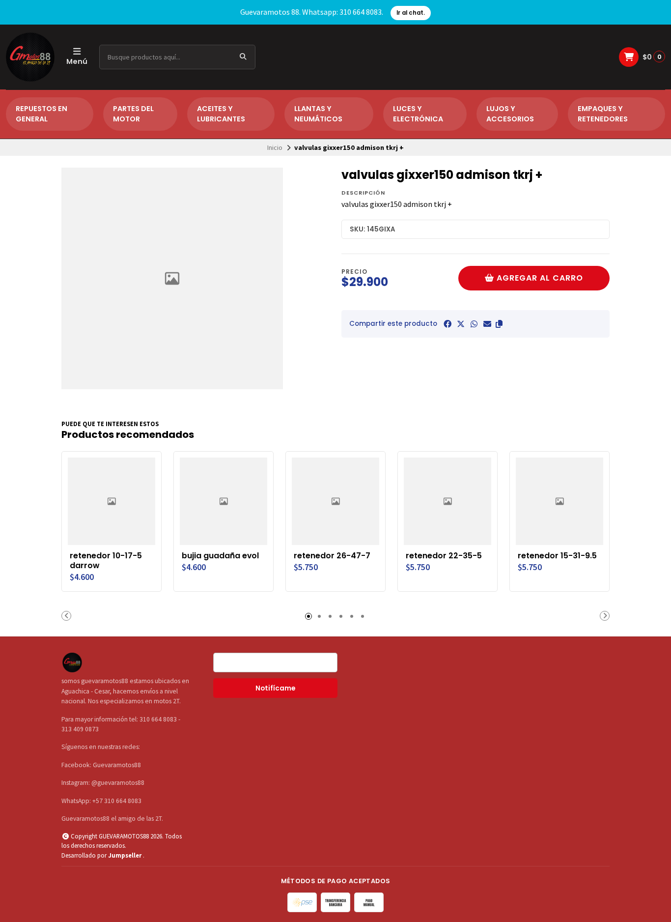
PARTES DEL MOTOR (133, 114)
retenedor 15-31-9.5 (557, 556)
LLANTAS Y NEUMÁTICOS (318, 114)
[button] (499, 324)
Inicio (274, 147)
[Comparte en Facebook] (447, 324)
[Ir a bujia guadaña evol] (223, 501)
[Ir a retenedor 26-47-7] (335, 501)
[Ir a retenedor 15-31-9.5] (559, 501)
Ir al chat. (410, 13)
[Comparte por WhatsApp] (474, 324)
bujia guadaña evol (220, 556)
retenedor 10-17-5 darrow (106, 561)
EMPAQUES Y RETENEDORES (603, 114)
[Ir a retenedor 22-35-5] (447, 501)
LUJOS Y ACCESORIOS (510, 114)
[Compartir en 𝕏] (461, 324)
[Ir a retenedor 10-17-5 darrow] (111, 501)
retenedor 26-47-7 (332, 556)
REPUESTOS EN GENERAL (41, 114)
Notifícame (275, 688)
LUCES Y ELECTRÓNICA (418, 114)
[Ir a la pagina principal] (30, 57)
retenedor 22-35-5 (444, 556)
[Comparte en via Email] (487, 324)
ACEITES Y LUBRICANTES (221, 114)
